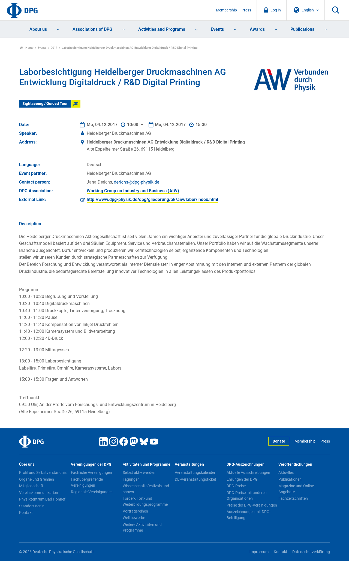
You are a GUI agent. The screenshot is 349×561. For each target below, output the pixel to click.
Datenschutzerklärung (311, 552)
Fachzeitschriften (293, 498)
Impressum (259, 552)
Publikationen (290, 479)
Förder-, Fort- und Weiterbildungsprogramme (145, 501)
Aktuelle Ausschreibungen (248, 472)
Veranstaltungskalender (195, 472)
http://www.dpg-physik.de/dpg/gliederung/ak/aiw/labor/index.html (152, 199)
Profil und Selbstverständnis (43, 472)
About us (38, 29)
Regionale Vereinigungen (92, 492)
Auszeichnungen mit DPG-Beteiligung (248, 515)
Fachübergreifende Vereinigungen (87, 482)
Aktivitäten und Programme (146, 464)
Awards (257, 29)
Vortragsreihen (135, 511)
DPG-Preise (236, 486)
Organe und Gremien (36, 479)
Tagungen (131, 479)
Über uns (26, 464)
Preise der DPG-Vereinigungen (252, 505)
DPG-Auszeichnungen (245, 464)
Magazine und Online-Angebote (296, 489)
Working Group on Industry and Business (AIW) (133, 190)
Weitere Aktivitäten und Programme (142, 527)
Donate (279, 441)
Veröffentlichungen (295, 464)
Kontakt (26, 512)
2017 (54, 48)
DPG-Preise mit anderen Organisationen (247, 495)
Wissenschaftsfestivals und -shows (147, 489)
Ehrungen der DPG (242, 479)
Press (246, 10)
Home (29, 48)
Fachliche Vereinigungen (91, 472)
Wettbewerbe (134, 518)
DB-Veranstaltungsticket (195, 479)
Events (217, 29)
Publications (302, 29)
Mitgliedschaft (31, 486)
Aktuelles (286, 472)
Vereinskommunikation (38, 492)
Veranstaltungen (189, 464)
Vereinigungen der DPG (91, 464)
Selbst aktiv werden (139, 472)
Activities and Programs (161, 29)
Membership (226, 10)
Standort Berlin (31, 506)
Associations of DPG (92, 29)
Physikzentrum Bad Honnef (42, 499)
